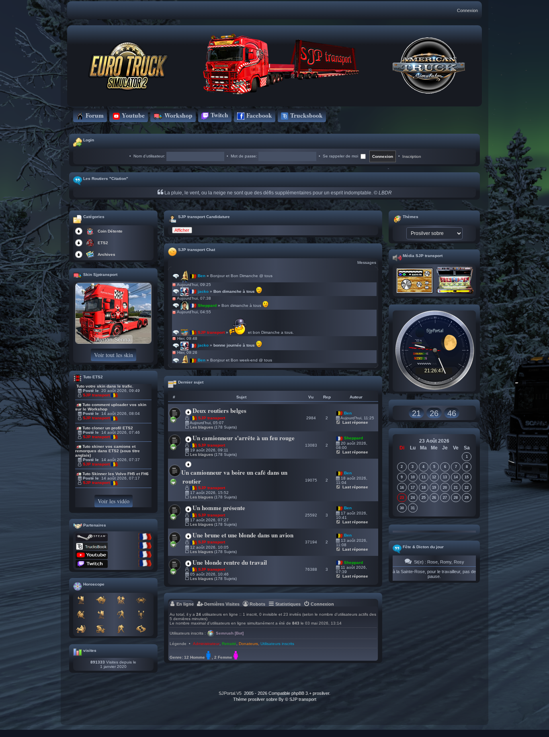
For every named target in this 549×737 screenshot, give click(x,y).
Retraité (229, 643)
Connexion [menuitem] (467, 10)
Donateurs (248, 643)
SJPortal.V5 (230, 693)
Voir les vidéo (113, 501)
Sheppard (353, 438)
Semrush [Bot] (230, 633)
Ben (348, 413)
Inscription (411, 156)
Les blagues (201, 427)
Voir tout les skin (113, 355)
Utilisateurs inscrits (277, 643)
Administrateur (206, 643)
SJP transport (96, 395)
